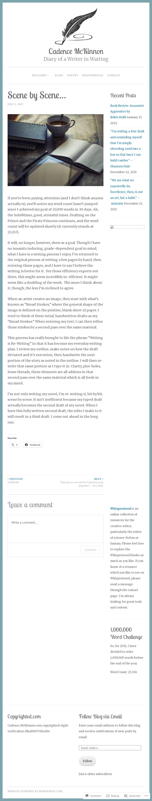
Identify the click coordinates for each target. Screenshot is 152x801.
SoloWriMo (15, 481)
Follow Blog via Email (100, 716)
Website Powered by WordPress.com (35, 791)
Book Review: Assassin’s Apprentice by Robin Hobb (127, 111)
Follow (87, 761)
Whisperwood (92, 75)
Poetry (72, 75)
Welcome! (39, 75)
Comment (90, 549)
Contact (113, 75)
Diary (59, 75)
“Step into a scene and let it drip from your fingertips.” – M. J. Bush (81, 482)
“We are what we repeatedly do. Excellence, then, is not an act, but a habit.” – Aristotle (126, 191)
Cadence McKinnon (76, 51)
